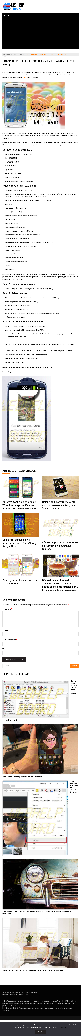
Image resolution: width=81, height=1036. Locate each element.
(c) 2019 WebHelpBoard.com (11, 992)
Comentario (7, 609)
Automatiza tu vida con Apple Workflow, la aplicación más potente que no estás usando (19, 505)
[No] (78, 1029)
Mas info (56, 1027)
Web (3, 649)
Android (25, 77)
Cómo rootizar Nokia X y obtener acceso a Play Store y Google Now (19, 543)
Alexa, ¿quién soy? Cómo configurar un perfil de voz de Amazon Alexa (32, 970)
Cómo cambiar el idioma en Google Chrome (74, 786)
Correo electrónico (9, 640)
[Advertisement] (40, 33)
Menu (7, 15)
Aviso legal (25, 992)
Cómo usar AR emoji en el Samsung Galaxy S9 (22, 777)
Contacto (27, 994)
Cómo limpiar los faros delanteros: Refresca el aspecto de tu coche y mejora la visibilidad (36, 912)
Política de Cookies (16, 994)
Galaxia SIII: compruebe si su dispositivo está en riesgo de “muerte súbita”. (58, 505)
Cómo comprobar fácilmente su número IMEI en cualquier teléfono (60, 545)
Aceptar (40, 1032)
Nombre (5, 630)
